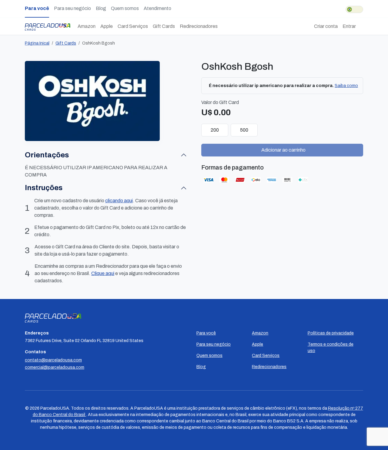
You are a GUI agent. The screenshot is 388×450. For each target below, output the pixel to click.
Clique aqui (102, 273)
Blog (101, 8)
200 (215, 130)
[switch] (354, 9)
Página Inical (37, 43)
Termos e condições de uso (330, 347)
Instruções (43, 188)
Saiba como (346, 85)
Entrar (349, 26)
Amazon (86, 26)
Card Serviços (133, 26)
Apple (106, 26)
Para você (37, 8)
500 (244, 130)
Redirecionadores (199, 26)
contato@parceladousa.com (53, 360)
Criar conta (326, 26)
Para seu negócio (72, 8)
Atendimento (157, 8)
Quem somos (125, 8)
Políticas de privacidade (331, 333)
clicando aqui (119, 200)
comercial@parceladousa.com (54, 367)
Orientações (47, 155)
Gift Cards (164, 26)
